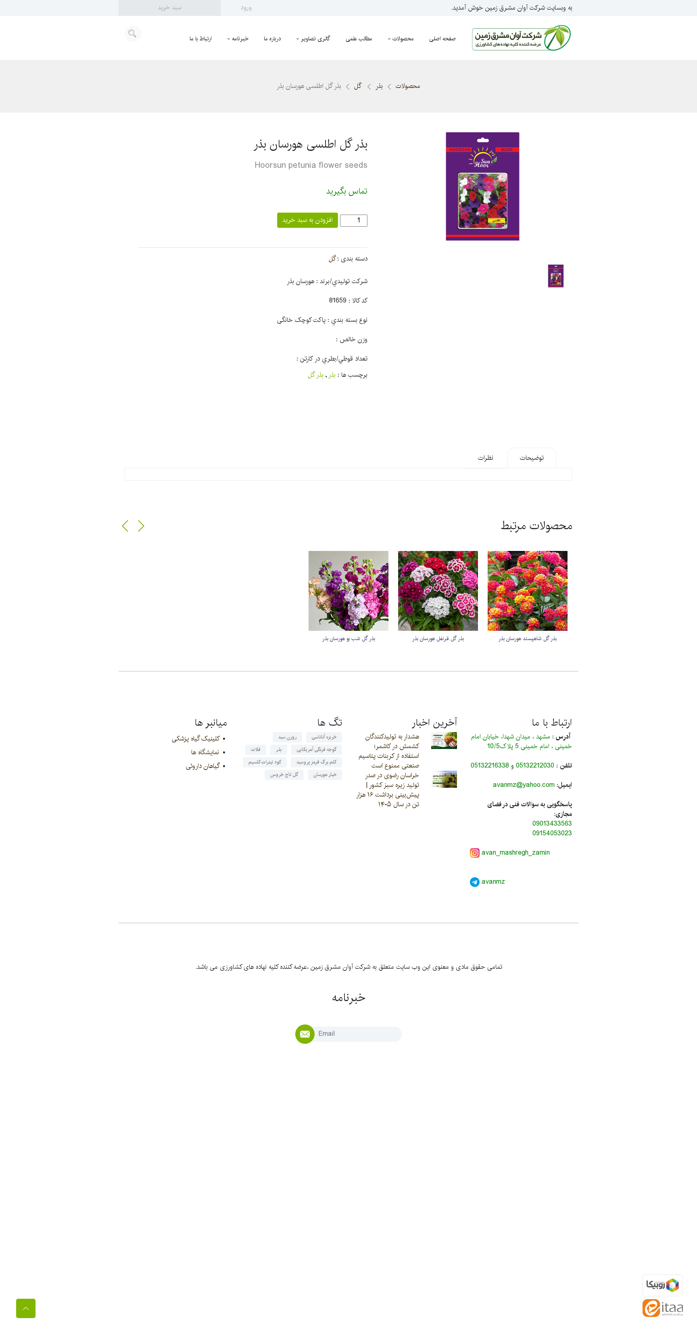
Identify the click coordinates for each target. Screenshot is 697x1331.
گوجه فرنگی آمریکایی (316, 749)
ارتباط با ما (201, 39)
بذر (379, 86)
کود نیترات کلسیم (264, 762)
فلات (256, 749)
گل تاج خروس (284, 774)
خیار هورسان (324, 774)
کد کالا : (357, 301)
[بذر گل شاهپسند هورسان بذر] (528, 591)
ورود (246, 7)
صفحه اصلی (442, 39)
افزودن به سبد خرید (307, 220)
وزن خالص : (351, 339)
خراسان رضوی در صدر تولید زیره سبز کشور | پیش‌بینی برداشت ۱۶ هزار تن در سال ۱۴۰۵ (387, 790)
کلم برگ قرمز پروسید (316, 762)
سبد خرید (170, 7)
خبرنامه (240, 39)
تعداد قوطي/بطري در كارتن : (331, 359)
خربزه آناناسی (324, 737)
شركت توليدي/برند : (341, 281)
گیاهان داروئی (202, 766)
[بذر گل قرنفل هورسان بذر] (438, 591)
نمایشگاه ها (205, 752)
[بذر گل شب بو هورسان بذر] (348, 591)
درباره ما (272, 39)
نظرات (485, 458)
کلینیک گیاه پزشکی (195, 738)
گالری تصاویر (315, 39)
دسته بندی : (352, 259)
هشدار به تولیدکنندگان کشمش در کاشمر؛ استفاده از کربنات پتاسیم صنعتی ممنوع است (389, 751)
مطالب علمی (359, 39)
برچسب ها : (352, 375)
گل (358, 86)
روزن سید (287, 737)
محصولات (403, 39)
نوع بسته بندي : (347, 320)
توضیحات (532, 458)
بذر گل (315, 374)
